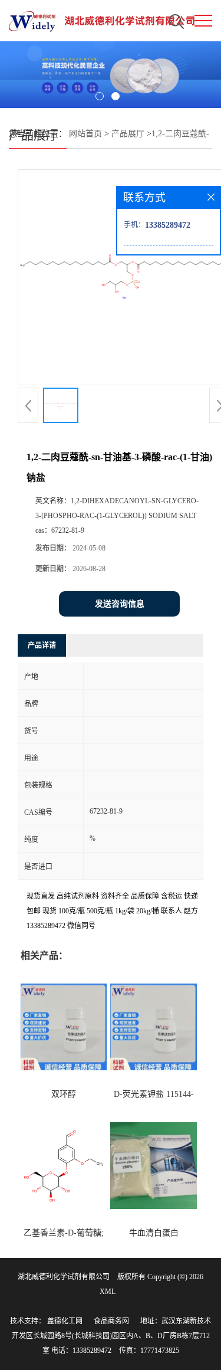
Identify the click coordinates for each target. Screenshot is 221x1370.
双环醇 (63, 1094)
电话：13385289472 (81, 1350)
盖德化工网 (65, 1321)
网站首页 (85, 133)
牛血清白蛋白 (154, 1232)
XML (108, 1291)
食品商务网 (111, 1321)
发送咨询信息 (119, 603)
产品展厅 (127, 133)
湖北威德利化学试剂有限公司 (64, 1277)
